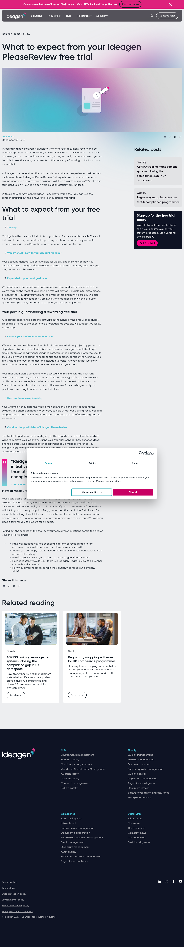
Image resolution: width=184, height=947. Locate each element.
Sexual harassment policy (15, 905)
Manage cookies (90, 492)
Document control (139, 764)
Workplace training (139, 797)
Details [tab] (92, 463)
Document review (138, 788)
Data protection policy (14, 893)
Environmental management (77, 754)
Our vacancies (136, 837)
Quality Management (140, 754)
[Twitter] (175, 137)
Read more (15, 695)
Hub (68, 15)
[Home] (16, 15)
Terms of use (8, 888)
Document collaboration (75, 832)
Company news (137, 832)
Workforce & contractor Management (83, 769)
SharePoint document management (82, 837)
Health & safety (70, 759)
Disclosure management (75, 847)
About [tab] (135, 463)
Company (102, 15)
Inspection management (142, 778)
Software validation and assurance (148, 792)
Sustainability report (140, 842)
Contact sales (167, 15)
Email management (72, 842)
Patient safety (69, 788)
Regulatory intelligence (141, 783)
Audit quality (68, 851)
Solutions (36, 15)
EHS (63, 750)
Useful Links (134, 813)
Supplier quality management (145, 769)
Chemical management (75, 783)
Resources (83, 15)
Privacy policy (9, 882)
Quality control (137, 773)
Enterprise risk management (77, 828)
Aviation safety (70, 773)
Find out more (130, 4)
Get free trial (147, 243)
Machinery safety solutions (76, 764)
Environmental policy (13, 899)
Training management (141, 759)
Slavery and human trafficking (17, 911)
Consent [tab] (49, 463)
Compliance (68, 813)
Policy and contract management (81, 856)
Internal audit (69, 823)
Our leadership (136, 828)
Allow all (133, 492)
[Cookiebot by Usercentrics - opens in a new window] (141, 453)
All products (135, 818)
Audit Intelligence (71, 818)
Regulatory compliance (74, 861)
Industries (54, 15)
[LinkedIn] (170, 137)
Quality (132, 750)
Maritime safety (70, 778)
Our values (134, 823)
